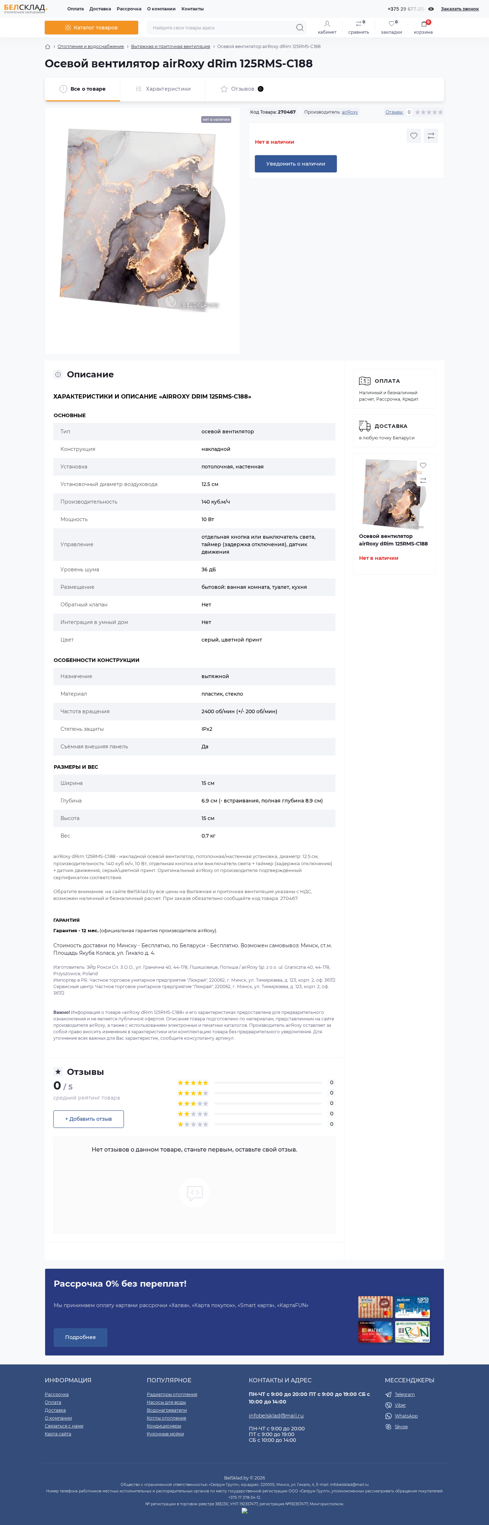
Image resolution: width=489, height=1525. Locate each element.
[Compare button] (431, 136)
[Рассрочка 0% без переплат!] (394, 1320)
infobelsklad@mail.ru (276, 1415)
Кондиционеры (164, 1426)
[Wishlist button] (414, 136)
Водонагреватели (167, 1410)
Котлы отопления (166, 1418)
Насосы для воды (166, 1402)
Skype (401, 1426)
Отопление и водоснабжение (91, 46)
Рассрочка (129, 8)
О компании (161, 8)
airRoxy (350, 112)
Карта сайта (58, 1433)
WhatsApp (406, 1416)
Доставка (100, 8)
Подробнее (80, 1337)
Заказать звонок (460, 8)
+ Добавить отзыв (88, 1119)
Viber (400, 1405)
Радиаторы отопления (172, 1394)
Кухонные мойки (165, 1433)
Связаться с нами (64, 1426)
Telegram (405, 1394)
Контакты (192, 8)
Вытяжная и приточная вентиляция (170, 46)
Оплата (75, 8)
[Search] (300, 27)
